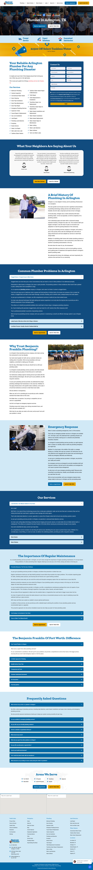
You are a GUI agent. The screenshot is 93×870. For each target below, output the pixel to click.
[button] (71, 3)
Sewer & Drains (30, 3)
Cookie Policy (51, 865)
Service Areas (60, 3)
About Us (52, 3)
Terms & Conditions (67, 100)
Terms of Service (41, 865)
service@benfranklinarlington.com (56, 98)
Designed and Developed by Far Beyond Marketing (46, 868)
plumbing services (33, 81)
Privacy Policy (59, 100)
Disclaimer (47, 865)
